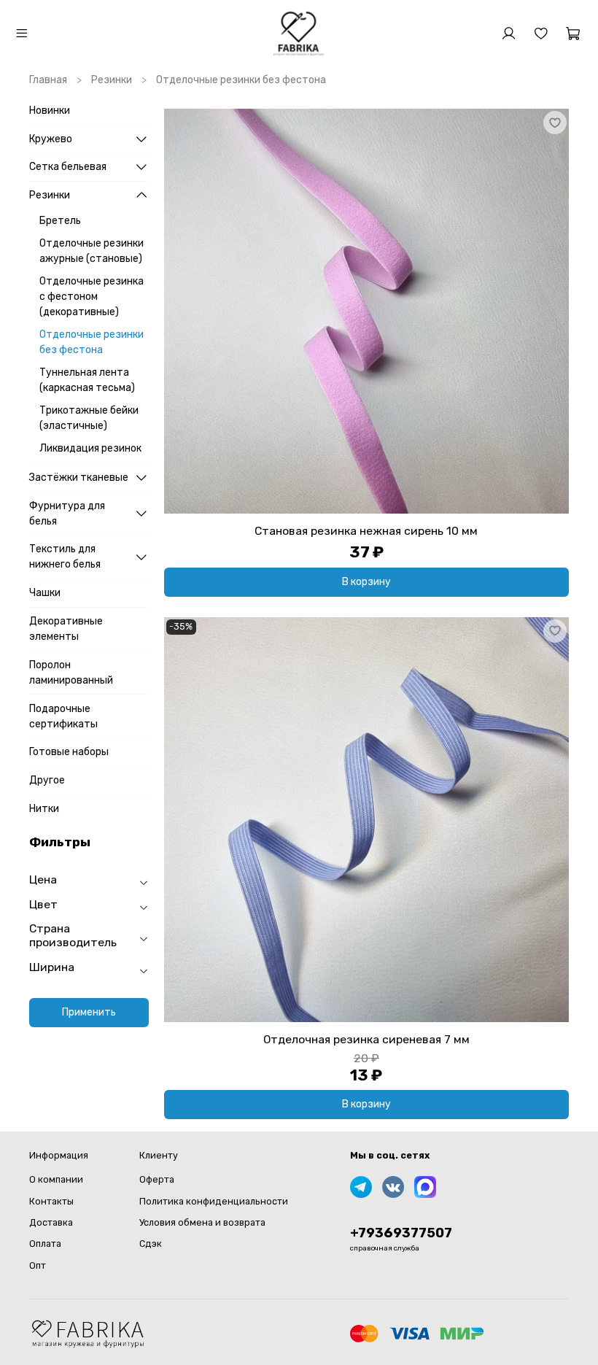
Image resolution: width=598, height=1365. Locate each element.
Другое (47, 780)
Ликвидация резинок (90, 448)
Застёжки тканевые (78, 477)
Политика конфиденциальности (213, 1201)
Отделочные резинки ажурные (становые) (91, 251)
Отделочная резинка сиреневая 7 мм (366, 1039)
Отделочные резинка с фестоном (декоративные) (91, 296)
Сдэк (150, 1243)
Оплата (45, 1243)
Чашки (45, 593)
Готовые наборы (69, 752)
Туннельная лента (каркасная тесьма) (87, 380)
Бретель (60, 220)
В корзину (366, 582)
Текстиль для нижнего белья (65, 557)
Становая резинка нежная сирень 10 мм (366, 531)
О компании (56, 1179)
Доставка (51, 1222)
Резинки (111, 80)
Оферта (156, 1179)
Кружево (50, 139)
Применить (89, 1012)
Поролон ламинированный (71, 673)
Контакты (51, 1201)
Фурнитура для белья (67, 513)
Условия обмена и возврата (202, 1222)
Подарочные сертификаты (63, 716)
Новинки (49, 110)
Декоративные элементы (66, 629)
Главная (48, 80)
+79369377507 (401, 1233)
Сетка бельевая (67, 167)
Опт (37, 1265)
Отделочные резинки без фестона (91, 342)
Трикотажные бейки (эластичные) (89, 418)
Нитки (44, 809)
